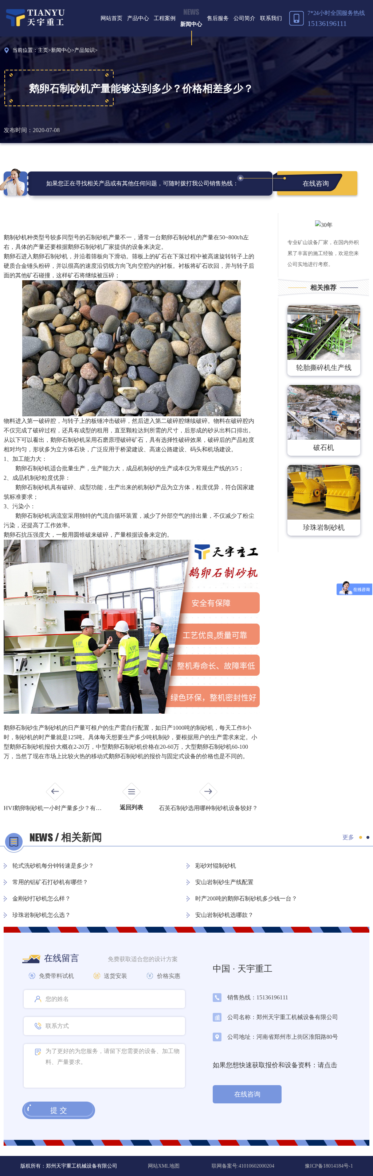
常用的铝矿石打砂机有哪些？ (50, 882)
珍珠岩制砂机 (324, 527)
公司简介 (244, 18)
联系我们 (271, 18)
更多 (348, 837)
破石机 (323, 447)
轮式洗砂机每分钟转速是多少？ (53, 866)
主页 (43, 50)
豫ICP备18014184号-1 (329, 1166)
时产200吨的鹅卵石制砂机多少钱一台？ (246, 898)
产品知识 (84, 50)
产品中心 (138, 18)
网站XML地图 (164, 1166)
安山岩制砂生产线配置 (224, 882)
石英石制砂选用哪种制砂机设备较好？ (208, 808)
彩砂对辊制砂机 (215, 866)
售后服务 (218, 18)
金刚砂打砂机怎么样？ (41, 898)
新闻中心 (191, 24)
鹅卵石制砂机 (32, 516)
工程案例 (165, 18)
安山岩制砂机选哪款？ (224, 915)
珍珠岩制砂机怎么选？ (41, 915)
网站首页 (111, 18)
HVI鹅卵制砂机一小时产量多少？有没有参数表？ (55, 808)
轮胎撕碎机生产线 (324, 367)
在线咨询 (316, 183)
